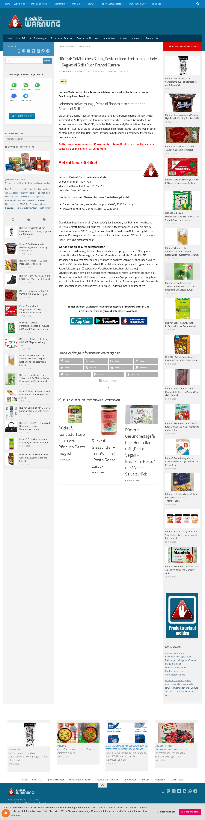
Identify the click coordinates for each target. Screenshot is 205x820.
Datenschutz (152, 38)
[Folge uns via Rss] (38, 51)
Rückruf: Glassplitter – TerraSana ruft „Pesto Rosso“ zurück (104, 453)
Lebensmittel (59, 3)
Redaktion (68, 71)
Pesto (63, 81)
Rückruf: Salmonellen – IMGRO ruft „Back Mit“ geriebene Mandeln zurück (181, 570)
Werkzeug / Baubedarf (132, 749)
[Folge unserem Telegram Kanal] (48, 51)
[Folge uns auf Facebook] (28, 51)
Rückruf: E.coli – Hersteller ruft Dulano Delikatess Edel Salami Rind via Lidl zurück (181, 392)
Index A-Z (20, 38)
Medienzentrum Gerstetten (36, 803)
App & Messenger (38, 38)
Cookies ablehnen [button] (166, 812)
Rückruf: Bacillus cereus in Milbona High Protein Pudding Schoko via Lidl (33, 247)
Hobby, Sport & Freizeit (111, 3)
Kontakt (123, 38)
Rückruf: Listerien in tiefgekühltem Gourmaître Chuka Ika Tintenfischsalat (181, 497)
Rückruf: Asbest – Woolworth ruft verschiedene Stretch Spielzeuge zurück (35, 394)
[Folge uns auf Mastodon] (24, 51)
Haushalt (90, 3)
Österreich (83, 46)
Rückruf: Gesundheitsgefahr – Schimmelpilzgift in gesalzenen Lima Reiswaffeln (182, 461)
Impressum (136, 38)
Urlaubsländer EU (136, 3)
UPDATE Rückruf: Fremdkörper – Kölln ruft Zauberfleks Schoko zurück (34, 457)
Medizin (76, 3)
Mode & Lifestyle (39, 3)
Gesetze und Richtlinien (88, 38)
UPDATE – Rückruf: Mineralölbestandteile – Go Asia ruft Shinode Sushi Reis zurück (34, 325)
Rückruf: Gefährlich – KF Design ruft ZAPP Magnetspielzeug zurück (34, 342)
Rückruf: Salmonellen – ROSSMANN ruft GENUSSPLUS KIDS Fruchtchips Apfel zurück (182, 427)
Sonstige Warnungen (136, 746)
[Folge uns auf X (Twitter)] (33, 51)
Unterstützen (109, 38)
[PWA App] (19, 51)
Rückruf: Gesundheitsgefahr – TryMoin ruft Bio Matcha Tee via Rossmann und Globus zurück (34, 378)
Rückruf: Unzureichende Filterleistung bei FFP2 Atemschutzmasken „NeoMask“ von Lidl (126, 756)
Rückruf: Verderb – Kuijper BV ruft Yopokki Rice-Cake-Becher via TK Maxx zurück (181, 535)
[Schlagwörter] (44, 220)
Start (7, 3)
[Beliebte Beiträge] (28, 220)
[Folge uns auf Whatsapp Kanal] (43, 51)
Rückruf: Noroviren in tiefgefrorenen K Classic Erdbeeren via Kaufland (30, 309)
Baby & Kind (19, 3)
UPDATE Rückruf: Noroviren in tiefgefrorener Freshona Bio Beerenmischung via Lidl (171, 753)
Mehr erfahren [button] (12, 815)
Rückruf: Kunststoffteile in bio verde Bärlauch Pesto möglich (72, 441)
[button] (71, 361)
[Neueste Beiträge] (13, 220)
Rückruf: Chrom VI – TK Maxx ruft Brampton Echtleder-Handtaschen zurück (35, 426)
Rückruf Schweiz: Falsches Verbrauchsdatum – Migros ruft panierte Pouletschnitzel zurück (182, 251)
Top (171, 746)
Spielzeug (61, 746)
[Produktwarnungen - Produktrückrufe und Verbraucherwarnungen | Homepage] (34, 21)
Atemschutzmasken (115, 746)
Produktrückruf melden (61, 38)
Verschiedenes (113, 749)
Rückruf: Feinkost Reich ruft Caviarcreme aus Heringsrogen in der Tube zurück (35, 231)
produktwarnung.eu (174, 653)
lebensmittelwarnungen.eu (178, 680)
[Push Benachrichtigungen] (6, 813)
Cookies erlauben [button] (190, 812)
